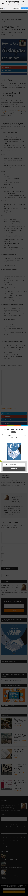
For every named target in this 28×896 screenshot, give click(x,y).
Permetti (24, 8)
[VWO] (5, 8)
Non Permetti (16, 8)
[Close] (26, 425)
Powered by (2, 8)
